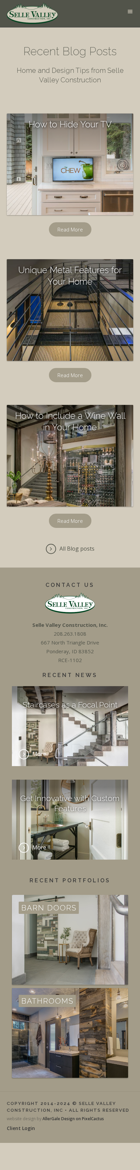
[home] (30, 13)
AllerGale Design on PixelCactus (73, 1119)
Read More (70, 229)
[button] (130, 11)
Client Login (21, 1128)
